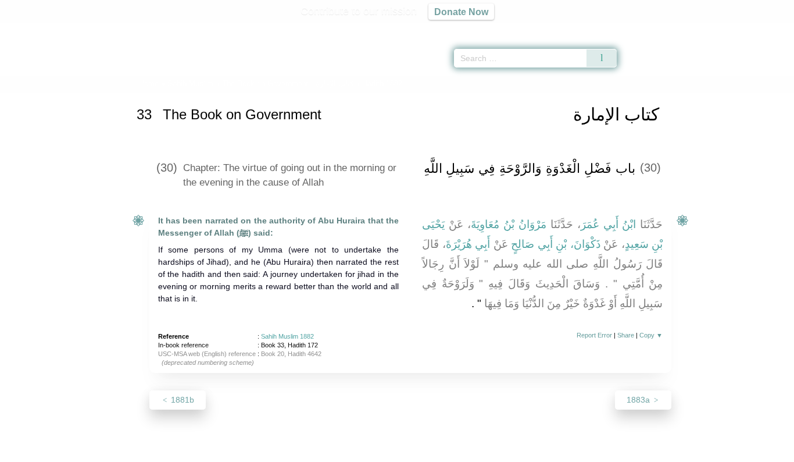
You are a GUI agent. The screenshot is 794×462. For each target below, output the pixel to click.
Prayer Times (725, 29)
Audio (765, 29)
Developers (388, 451)
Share (625, 335)
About (274, 451)
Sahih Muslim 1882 (287, 336)
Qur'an (649, 29)
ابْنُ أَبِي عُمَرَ (608, 224)
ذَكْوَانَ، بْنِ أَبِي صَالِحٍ (555, 244)
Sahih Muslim (190, 83)
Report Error (594, 335)
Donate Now (461, 11)
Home (149, 83)
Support (340, 451)
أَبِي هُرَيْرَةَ (468, 244)
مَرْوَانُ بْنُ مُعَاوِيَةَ (508, 224)
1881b (181, 399)
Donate (472, 451)
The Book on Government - (287, 83)
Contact (434, 451)
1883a (639, 399)
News (305, 451)
